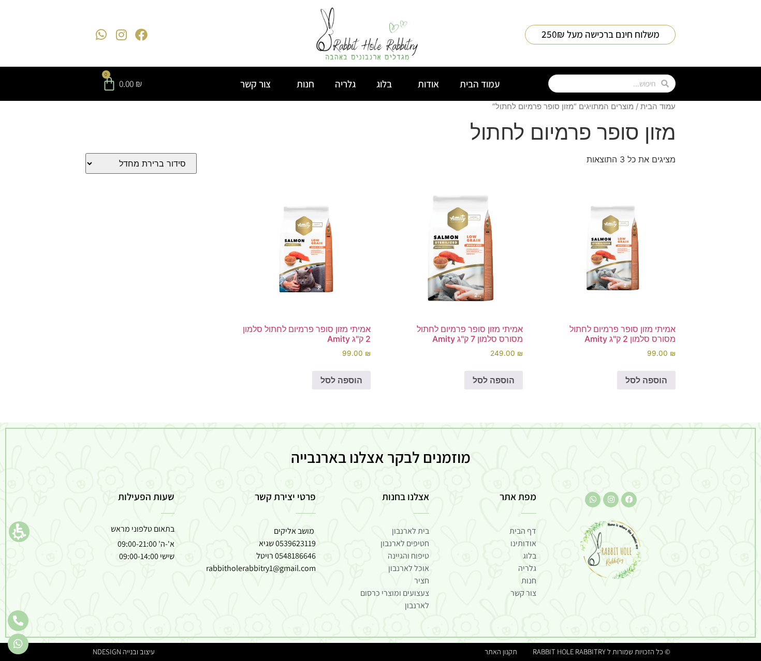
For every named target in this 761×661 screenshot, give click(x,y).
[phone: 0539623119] (18, 620)
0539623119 (295, 543)
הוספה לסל (646, 380)
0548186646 (295, 555)
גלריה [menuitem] (345, 84)
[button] (19, 531)
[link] (367, 35)
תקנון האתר (501, 651)
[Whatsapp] (101, 34)
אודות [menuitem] (428, 84)
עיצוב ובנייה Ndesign (123, 651)
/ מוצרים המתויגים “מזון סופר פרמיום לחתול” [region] (584, 106)
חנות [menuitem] (305, 84)
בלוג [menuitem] (384, 84)
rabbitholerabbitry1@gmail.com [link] (261, 568)
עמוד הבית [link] (658, 106)
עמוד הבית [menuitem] (480, 84)
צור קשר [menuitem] (255, 84)
